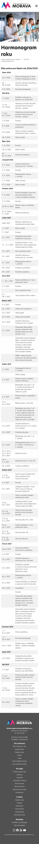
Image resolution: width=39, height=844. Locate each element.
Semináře (19, 777)
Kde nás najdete (19, 825)
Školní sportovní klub (19, 789)
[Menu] (36, 6)
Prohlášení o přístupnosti (19, 739)
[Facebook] (17, 830)
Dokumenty (19, 806)
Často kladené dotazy (19, 761)
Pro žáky (26, 59)
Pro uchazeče (19, 743)
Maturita (19, 775)
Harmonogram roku (7, 61)
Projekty (19, 803)
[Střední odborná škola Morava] (16, 6)
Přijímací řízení (19, 752)
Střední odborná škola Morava (11, 59)
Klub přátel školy (19, 815)
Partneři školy (19, 809)
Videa (20, 758)
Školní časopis (19, 783)
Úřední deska (19, 812)
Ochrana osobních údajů (19, 737)
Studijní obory (19, 749)
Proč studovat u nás (19, 746)
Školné (19, 755)
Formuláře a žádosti (19, 780)
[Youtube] (24, 830)
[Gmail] (21, 830)
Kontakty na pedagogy (19, 822)
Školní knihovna (19, 786)
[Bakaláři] (14, 830)
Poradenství (19, 792)
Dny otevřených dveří (19, 764)
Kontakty (19, 819)
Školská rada (19, 800)
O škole (19, 797)
